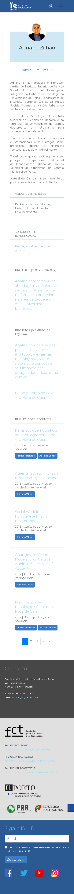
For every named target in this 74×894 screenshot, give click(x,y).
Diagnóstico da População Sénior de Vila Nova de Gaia (36, 607)
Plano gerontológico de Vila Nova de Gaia (35, 395)
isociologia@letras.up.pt (25, 697)
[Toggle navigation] (61, 6)
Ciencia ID (45, 70)
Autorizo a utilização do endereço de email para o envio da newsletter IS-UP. (38, 849)
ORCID (26, 70)
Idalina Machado (26, 455)
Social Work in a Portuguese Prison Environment (31, 516)
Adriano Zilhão (47, 455)
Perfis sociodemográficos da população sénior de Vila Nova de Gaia (36, 435)
